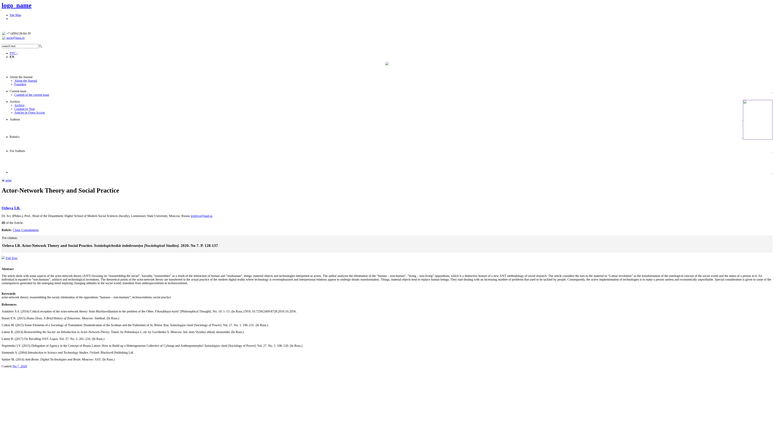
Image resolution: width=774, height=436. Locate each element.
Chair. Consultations (26, 230)
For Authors (17, 151)
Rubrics (15, 136)
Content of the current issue (31, 94)
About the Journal (21, 77)
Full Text (11, 258)
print (8, 180)
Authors (15, 119)
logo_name (16, 5)
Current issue (18, 91)
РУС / (14, 53)
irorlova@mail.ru (201, 216)
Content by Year (24, 109)
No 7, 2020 (19, 366)
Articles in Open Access (29, 112)
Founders (20, 84)
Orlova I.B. (11, 208)
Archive (15, 101)
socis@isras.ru (15, 38)
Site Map (15, 15)
